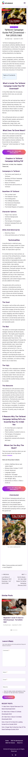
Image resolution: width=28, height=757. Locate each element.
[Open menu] (24, 2)
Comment (6, 650)
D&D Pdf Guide (14, 27)
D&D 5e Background (17, 741)
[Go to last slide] (4, 614)
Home (7, 741)
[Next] (23, 614)
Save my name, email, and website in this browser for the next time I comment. (14, 692)
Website (5, 687)
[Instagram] (15, 755)
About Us (20, 743)
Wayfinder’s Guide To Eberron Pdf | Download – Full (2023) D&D (13, 620)
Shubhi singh (9, 39)
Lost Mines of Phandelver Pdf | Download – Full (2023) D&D (6, 579)
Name (5, 672)
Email (5, 680)
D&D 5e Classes (10, 743)
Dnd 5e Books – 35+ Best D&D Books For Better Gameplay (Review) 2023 (21, 580)
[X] (12, 755)
